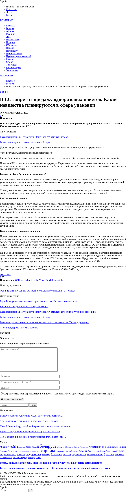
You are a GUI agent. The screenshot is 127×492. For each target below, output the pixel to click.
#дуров (28, 451)
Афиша (10, 31)
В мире (10, 28)
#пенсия (21, 454)
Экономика (12, 70)
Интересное (12, 39)
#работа (98, 454)
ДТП (8, 36)
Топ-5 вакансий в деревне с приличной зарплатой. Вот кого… (33, 436)
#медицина (111, 451)
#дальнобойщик (118, 447)
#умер (24, 458)
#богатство (69, 447)
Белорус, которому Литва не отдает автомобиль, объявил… (31, 415)
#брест (76, 447)
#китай (69, 451)
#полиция (46, 455)
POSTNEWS (6, 20)
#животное (35, 451)
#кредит (83, 451)
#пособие (67, 454)
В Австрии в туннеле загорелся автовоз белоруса (26, 142)
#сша (2, 457)
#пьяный (90, 455)
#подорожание (33, 454)
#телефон (8, 458)
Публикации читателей (18, 56)
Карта (9, 15)
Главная (10, 25)
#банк (34, 447)
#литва (102, 451)
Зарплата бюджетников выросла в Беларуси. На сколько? (30, 431)
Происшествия (14, 53)
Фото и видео (13, 67)
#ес (1, 274)
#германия (95, 446)
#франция (31, 458)
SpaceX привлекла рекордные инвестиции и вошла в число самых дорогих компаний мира (51, 462)
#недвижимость (8, 454)
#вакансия (84, 447)
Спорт (9, 62)
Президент (12, 50)
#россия (109, 454)
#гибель (106, 447)
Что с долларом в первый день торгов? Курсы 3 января (29, 421)
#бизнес (60, 447)
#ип (57, 451)
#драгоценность (19, 451)
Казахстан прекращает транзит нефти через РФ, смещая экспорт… (35, 137)
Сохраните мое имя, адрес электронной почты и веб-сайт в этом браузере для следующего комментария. (58, 393)
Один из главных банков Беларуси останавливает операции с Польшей (37, 290)
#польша (56, 454)
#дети (10, 451)
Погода (10, 48)
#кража (75, 451)
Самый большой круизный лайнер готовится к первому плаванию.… (37, 426)
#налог (120, 450)
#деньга (3, 451)
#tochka (13, 446)
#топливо (17, 457)
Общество (11, 45)
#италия (62, 451)
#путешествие (79, 454)
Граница (10, 34)
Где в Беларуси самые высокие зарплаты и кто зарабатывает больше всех (38, 301)
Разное (9, 59)
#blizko (3, 447)
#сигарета (119, 454)
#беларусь (47, 446)
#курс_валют (94, 451)
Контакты (11, 9)
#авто (28, 447)
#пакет (7, 274)
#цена (38, 457)
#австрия (21, 447)
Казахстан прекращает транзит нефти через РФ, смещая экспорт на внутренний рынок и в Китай (55, 468)
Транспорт (11, 64)
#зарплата (47, 451)
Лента (9, 12)
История (10, 42)
